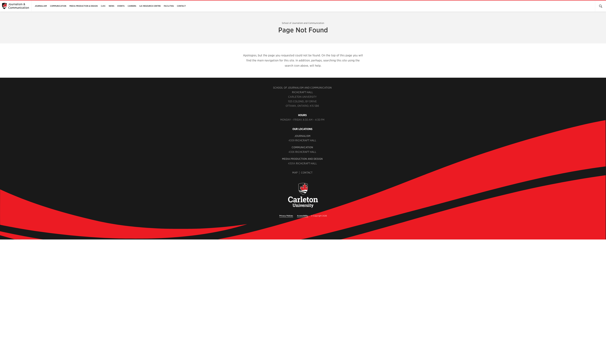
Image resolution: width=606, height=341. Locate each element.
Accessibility (302, 216)
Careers (132, 6)
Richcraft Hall (302, 92)
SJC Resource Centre (150, 6)
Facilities (169, 6)
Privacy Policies (286, 216)
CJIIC (103, 6)
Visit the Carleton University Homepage (303, 195)
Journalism (41, 6)
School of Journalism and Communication (303, 23)
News (111, 6)
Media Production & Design (83, 6)
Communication (58, 6)
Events (121, 6)
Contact (181, 6)
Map (295, 172)
